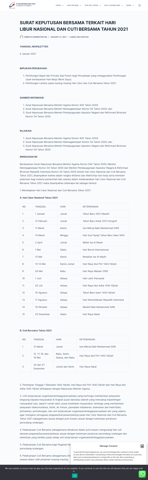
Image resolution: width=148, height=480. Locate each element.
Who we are (72, 5)
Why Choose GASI (112, 5)
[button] (142, 446)
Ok (74, 476)
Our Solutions (91, 5)
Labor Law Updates (79, 37)
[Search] (139, 5)
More (128, 5)
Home (58, 5)
